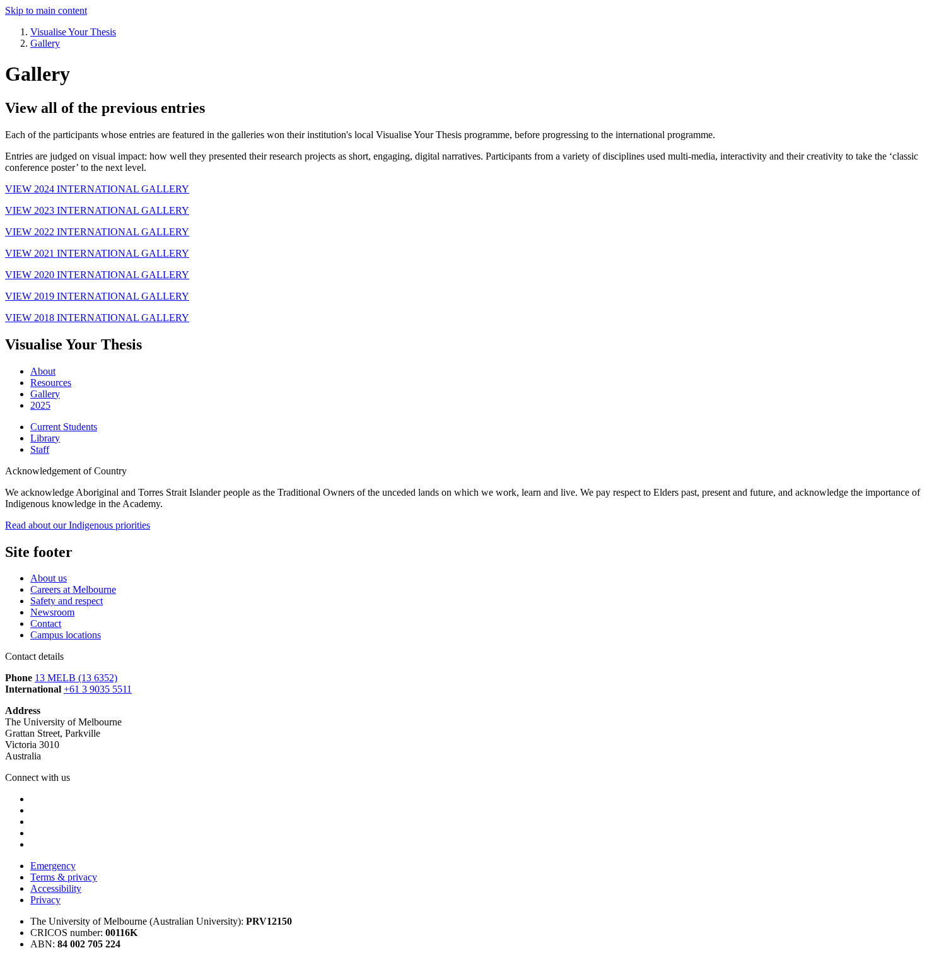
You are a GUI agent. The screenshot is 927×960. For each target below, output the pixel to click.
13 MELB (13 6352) (76, 677)
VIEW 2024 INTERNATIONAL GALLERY (97, 189)
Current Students (63, 426)
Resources (50, 382)
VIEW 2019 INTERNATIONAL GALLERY (97, 296)
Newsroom (52, 612)
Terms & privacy (63, 877)
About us (48, 578)
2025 (40, 405)
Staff (39, 449)
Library (45, 438)
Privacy (45, 899)
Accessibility (55, 888)
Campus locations (65, 634)
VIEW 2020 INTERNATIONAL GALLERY (97, 274)
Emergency (53, 865)
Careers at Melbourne (73, 589)
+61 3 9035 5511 (98, 689)
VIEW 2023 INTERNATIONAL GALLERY (97, 210)
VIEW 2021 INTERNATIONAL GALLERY (97, 253)
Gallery (45, 394)
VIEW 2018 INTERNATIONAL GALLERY (97, 317)
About (42, 371)
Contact (45, 623)
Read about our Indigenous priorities (77, 525)
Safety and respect (66, 600)
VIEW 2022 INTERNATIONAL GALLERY (97, 231)
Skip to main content (46, 10)
